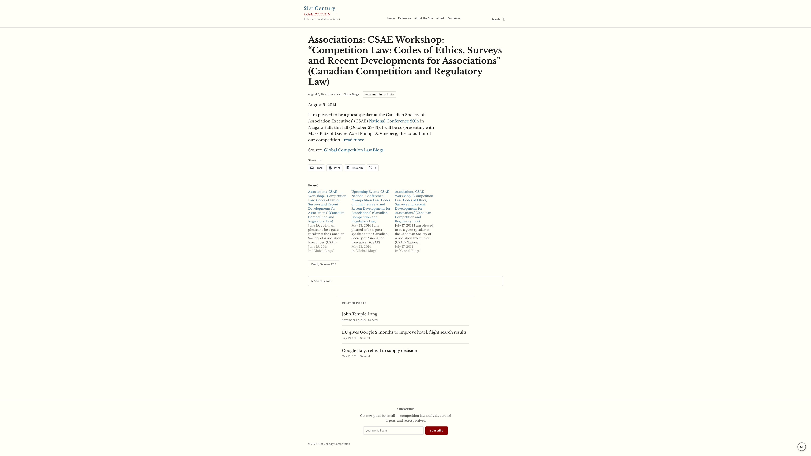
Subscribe (436, 430)
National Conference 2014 (394, 121)
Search (495, 19)
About (440, 18)
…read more (352, 140)
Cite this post (323, 281)
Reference (404, 18)
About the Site (423, 18)
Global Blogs (351, 94)
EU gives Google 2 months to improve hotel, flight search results (404, 332)
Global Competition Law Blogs (354, 150)
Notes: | (379, 94)
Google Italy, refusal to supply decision (379, 350)
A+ (802, 447)
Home (391, 18)
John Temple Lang (359, 314)
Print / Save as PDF (323, 264)
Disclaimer (454, 18)
